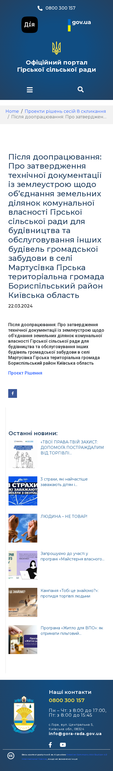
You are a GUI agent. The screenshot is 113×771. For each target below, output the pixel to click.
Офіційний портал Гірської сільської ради (56, 66)
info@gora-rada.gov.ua (75, 733)
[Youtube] (62, 745)
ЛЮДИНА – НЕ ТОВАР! (64, 516)
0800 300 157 (66, 700)
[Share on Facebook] (12, 393)
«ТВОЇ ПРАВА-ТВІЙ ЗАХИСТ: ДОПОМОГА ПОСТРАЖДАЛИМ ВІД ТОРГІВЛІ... (72, 448)
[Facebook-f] (50, 745)
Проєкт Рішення (25, 373)
